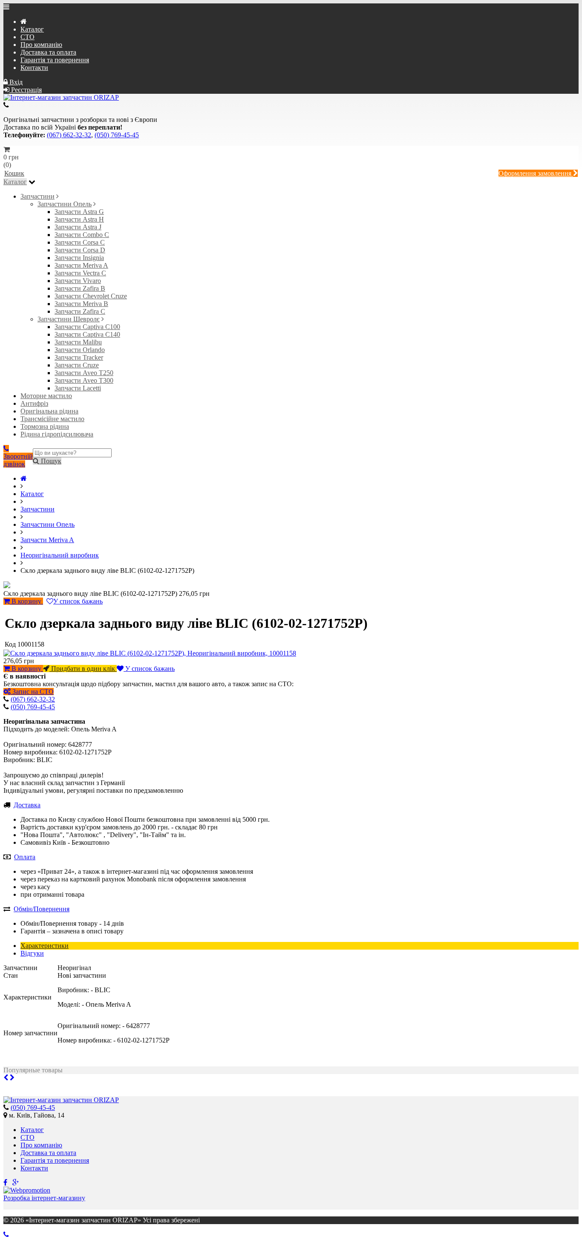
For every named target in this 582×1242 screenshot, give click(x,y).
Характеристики (44, 945)
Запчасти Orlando (80, 349)
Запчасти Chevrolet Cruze (91, 296)
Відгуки (32, 953)
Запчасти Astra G (79, 211)
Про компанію (41, 44)
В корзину (26, 601)
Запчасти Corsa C (80, 242)
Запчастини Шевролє (68, 319)
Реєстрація (25, 89)
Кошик (14, 173)
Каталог (32, 29)
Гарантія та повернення (54, 60)
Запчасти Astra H (79, 219)
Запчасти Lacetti (78, 388)
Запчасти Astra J (78, 227)
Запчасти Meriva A (81, 265)
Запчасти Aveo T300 (84, 380)
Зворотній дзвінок (18, 460)
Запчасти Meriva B (81, 303)
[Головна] (23, 478)
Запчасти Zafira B (80, 288)
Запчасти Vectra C (80, 273)
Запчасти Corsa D (80, 250)
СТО (27, 36)
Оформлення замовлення (535, 173)
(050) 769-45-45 (117, 135)
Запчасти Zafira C (80, 311)
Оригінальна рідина (49, 411)
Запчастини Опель (64, 204)
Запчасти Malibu (78, 342)
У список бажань (78, 601)
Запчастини (37, 196)
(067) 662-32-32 (69, 135)
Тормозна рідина (44, 426)
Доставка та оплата (48, 52)
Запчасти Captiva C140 (87, 334)
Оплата (24, 857)
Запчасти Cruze (77, 365)
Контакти (34, 67)
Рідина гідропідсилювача (56, 434)
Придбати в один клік (83, 668)
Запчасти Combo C (82, 234)
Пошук (50, 461)
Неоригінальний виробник (59, 555)
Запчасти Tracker (79, 357)
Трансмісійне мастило (52, 418)
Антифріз (34, 403)
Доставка (27, 805)
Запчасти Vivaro (78, 280)
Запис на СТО (32, 691)
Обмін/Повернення (41, 909)
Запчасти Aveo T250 (84, 372)
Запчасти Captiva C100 (87, 326)
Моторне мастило (46, 395)
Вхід (15, 82)
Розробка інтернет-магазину (44, 1198)
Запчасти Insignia (79, 257)
